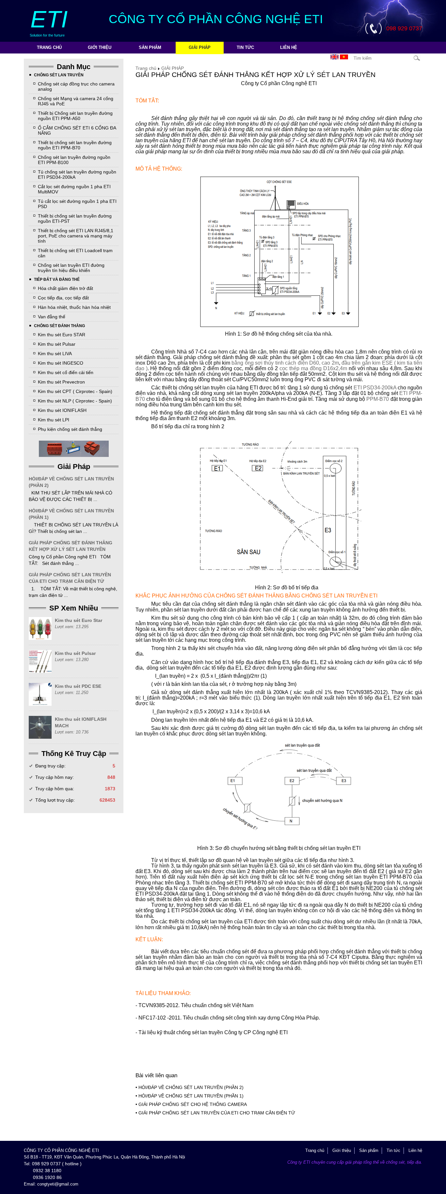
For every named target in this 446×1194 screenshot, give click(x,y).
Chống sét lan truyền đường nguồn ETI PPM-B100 (74, 160)
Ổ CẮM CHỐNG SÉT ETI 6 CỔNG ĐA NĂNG (77, 130)
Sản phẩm (368, 1150)
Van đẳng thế (51, 316)
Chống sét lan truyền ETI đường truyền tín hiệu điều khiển (71, 268)
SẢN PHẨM (150, 47)
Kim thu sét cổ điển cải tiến (65, 372)
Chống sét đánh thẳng (59, 326)
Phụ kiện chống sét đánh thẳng (70, 429)
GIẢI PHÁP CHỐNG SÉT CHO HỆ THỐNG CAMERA (192, 1104)
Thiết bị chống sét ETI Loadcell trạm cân (75, 253)
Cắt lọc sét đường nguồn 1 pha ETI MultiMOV (74, 189)
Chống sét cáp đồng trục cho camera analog (76, 86)
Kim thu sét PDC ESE (78, 686)
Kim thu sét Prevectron (61, 382)
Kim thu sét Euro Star (78, 620)
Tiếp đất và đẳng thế (57, 279)
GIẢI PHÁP (200, 47)
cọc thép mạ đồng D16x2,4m (313, 368)
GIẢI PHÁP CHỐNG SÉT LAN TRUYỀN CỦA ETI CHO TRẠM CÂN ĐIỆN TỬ (70, 578)
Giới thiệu (341, 1150)
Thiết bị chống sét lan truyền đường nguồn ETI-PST (75, 218)
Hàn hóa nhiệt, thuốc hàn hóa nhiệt (74, 307)
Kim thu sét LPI (53, 419)
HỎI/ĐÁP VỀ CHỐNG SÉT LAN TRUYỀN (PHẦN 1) (71, 514)
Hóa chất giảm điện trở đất (65, 288)
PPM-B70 (377, 399)
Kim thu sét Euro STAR (61, 334)
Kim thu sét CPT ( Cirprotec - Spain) (75, 391)
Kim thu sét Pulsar (56, 344)
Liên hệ (288, 47)
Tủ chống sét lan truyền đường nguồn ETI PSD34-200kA (77, 174)
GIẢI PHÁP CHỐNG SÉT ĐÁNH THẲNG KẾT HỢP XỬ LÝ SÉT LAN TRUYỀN (70, 546)
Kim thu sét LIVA (55, 353)
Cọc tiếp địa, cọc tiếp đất (63, 297)
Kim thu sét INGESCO (60, 363)
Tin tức (393, 1150)
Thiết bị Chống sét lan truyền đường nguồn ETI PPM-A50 (75, 116)
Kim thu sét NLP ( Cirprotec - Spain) (75, 400)
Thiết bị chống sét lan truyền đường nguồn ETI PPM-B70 (75, 145)
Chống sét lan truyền (59, 75)
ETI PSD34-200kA (375, 387)
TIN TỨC (245, 47)
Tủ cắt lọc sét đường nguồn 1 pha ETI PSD (77, 204)
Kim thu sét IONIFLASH (62, 410)
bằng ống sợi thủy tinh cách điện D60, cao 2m (285, 363)
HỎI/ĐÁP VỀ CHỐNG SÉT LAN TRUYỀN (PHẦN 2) (71, 482)
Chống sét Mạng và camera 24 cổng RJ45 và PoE (75, 101)
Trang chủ (49, 47)
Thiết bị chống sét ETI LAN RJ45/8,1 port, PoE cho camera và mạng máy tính (75, 236)
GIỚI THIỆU (99, 47)
